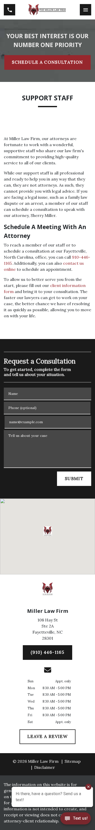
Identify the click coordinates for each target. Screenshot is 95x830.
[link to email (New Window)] (47, 670)
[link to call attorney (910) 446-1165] (9, 9)
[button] (47, 531)
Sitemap (73, 761)
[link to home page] (47, 9)
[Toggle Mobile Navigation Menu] (85, 9)
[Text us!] (75, 819)
